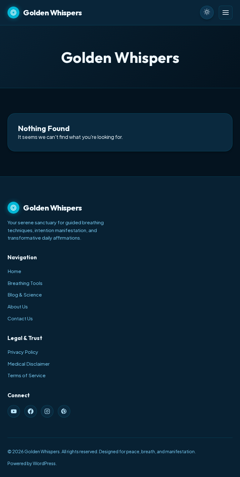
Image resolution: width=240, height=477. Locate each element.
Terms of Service (27, 375)
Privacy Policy (23, 352)
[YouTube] (14, 411)
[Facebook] (30, 411)
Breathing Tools (25, 283)
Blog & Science (25, 294)
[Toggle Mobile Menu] (225, 12)
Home (14, 271)
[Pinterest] (64, 411)
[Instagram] (47, 411)
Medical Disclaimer (29, 364)
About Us (18, 306)
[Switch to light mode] (207, 12)
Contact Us (20, 318)
